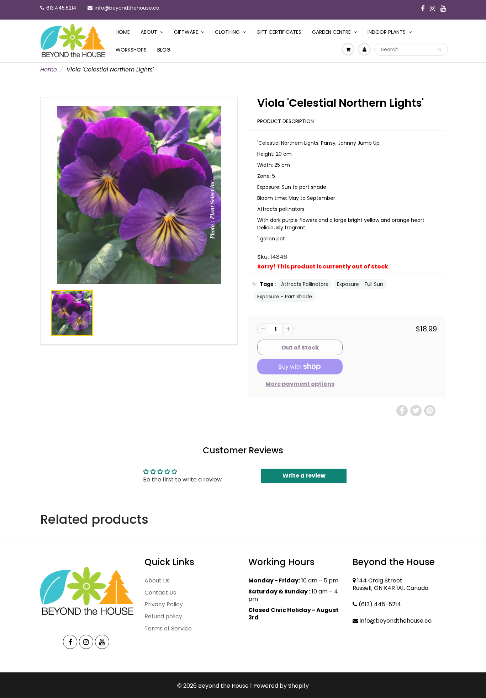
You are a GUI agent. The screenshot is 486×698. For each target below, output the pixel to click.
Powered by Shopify (281, 686)
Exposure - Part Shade (284, 296)
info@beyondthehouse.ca (127, 7)
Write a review (304, 475)
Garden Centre (331, 32)
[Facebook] (422, 9)
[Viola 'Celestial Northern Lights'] (139, 195)
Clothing (227, 32)
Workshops (131, 49)
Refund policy (163, 616)
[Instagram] (432, 9)
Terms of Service (168, 628)
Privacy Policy (163, 604)
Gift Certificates (279, 32)
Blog (163, 49)
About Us (157, 580)
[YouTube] (443, 9)
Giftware (186, 32)
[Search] (439, 49)
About (149, 32)
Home (123, 32)
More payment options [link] (299, 384)
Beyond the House (223, 686)
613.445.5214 (61, 7)
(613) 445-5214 (380, 604)
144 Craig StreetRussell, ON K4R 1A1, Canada (390, 584)
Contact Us (160, 592)
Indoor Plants (387, 32)
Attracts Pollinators (304, 284)
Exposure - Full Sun (360, 284)
